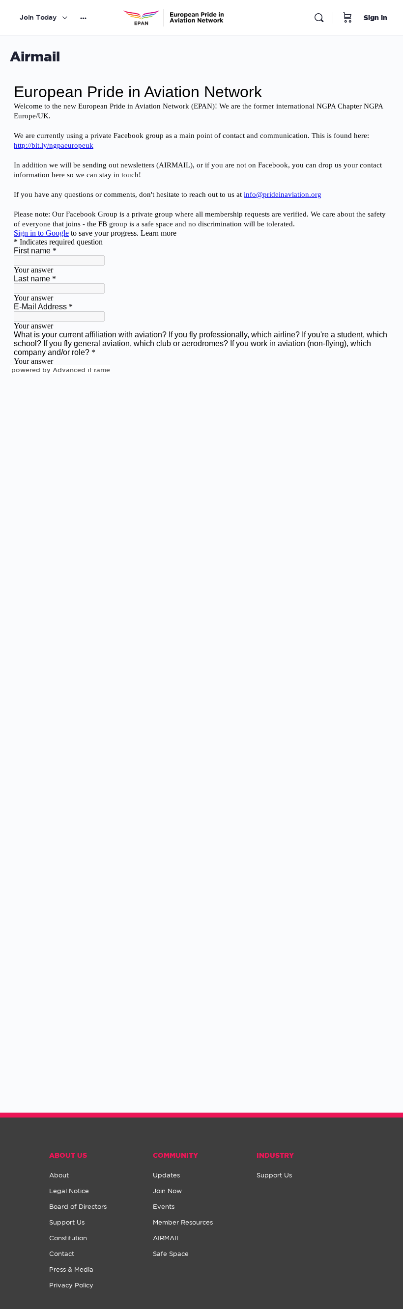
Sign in (375, 17)
